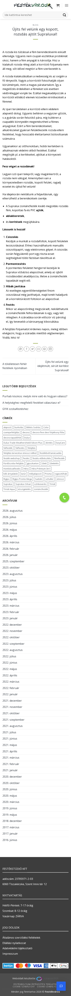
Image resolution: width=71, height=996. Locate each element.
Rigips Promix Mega (22, 478)
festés (26, 458)
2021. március (10, 757)
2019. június (9, 808)
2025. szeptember (13, 561)
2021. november (12, 707)
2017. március (10, 827)
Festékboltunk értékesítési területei (35, 984)
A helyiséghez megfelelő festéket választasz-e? (31, 402)
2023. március (10, 605)
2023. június (9, 586)
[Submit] (64, 15)
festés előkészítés (42, 458)
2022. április (9, 675)
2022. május (9, 669)
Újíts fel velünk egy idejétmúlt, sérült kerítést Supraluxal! (53, 366)
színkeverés (40, 484)
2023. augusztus (12, 574)
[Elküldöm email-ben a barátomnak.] (38, 349)
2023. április (9, 599)
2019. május (9, 814)
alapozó (7, 427)
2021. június (9, 738)
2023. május (9, 593)
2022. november (12, 631)
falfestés (20, 447)
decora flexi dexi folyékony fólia (48, 432)
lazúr (23, 473)
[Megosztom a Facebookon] (26, 349)
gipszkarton (33, 463)
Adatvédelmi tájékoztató (17, 948)
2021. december (12, 700)
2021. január (10, 770)
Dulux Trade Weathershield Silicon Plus (22, 442)
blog (35, 25)
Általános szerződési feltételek (21, 937)
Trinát (52, 484)
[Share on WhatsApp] (20, 349)
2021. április (9, 751)
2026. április (9, 536)
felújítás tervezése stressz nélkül (19, 453)
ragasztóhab (61, 473)
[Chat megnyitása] (61, 986)
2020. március (10, 802)
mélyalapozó (35, 473)
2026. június (9, 523)
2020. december (12, 776)
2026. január (10, 555)
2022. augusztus (12, 650)
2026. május (9, 529)
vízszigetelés (24, 489)
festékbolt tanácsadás (51, 453)
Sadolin (38, 478)
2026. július (9, 517)
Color (46, 427)
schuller (49, 478)
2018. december (12, 821)
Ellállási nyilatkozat (14, 943)
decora (25, 432)
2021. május (9, 745)
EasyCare (60, 442)
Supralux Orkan (23, 484)
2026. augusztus (12, 510)
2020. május (9, 795)
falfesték (7, 447)
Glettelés (54, 463)
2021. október (11, 713)
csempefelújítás (11, 432)
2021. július (9, 732)
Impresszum (10, 953)
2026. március (10, 542)
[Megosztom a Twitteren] (32, 349)
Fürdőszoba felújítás (13, 463)
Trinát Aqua (9, 489)
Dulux (27, 437)
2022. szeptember (13, 644)
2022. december (12, 624)
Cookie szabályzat (24, 986)
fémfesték (59, 458)
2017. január (10, 833)
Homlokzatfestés (11, 468)
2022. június (9, 662)
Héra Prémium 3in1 (41, 468)
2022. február (10, 688)
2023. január (10, 618)
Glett (44, 463)
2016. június (9, 840)
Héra (26, 468)
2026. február (10, 549)
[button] (58, 5)
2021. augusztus (12, 726)
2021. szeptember (13, 719)
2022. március (10, 681)
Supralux (7, 484)
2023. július (9, 580)
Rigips (6, 478)
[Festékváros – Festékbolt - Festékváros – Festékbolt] (33, 5)
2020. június (9, 789)
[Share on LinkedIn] (50, 349)
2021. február (10, 764)
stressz (60, 478)
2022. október (11, 637)
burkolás (19, 427)
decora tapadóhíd (12, 437)
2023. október (11, 567)
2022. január (10, 694)
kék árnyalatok (10, 473)
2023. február (10, 612)
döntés (49, 442)
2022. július (9, 656)
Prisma (48, 473)
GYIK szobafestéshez (15, 409)
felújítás (32, 447)
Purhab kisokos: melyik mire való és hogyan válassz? (34, 396)
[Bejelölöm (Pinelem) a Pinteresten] (44, 349)
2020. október (11, 783)
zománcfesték (41, 489)
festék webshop (11, 458)
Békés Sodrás (33, 427)
